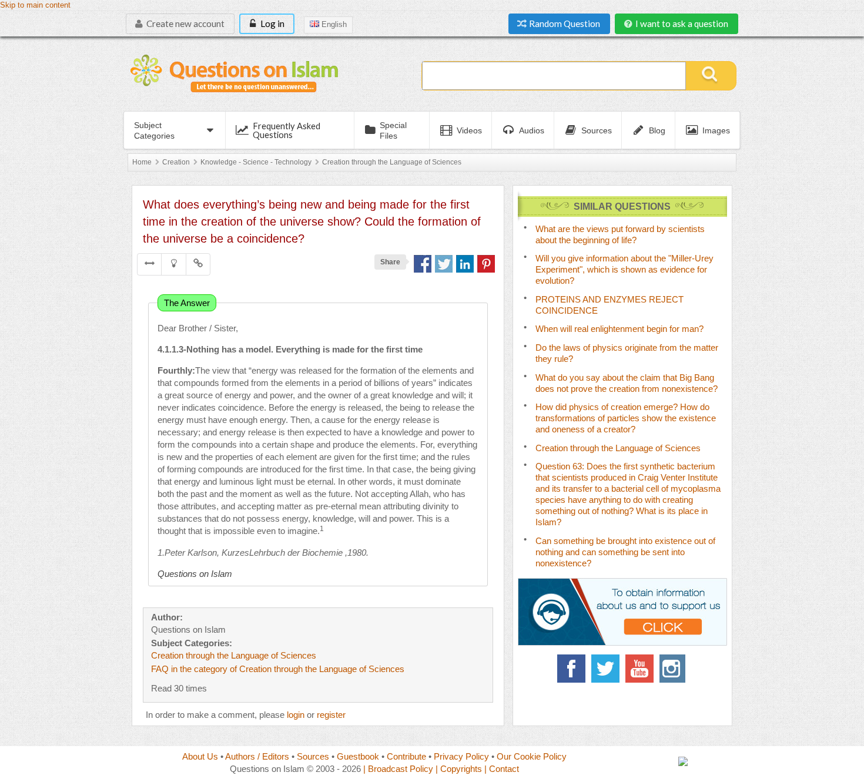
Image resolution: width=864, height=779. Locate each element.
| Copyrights (459, 769)
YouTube (639, 668)
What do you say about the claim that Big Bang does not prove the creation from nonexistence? (626, 383)
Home (142, 162)
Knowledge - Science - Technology (256, 162)
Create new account (185, 23)
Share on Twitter (444, 264)
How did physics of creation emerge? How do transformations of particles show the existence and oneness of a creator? (625, 418)
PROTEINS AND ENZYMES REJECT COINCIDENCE (609, 304)
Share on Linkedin (465, 264)
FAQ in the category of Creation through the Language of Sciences (277, 669)
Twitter (605, 668)
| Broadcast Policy (398, 769)
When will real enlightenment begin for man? (619, 329)
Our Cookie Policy (532, 756)
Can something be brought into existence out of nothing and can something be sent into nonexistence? (625, 552)
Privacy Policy (461, 756)
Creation (176, 162)
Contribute (406, 756)
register (331, 715)
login (295, 715)
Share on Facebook (422, 264)
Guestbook (358, 756)
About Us (200, 756)
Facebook (571, 668)
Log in (271, 23)
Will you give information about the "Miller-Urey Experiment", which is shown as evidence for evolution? (624, 269)
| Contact (501, 769)
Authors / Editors (257, 756)
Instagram (673, 668)
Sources (313, 756)
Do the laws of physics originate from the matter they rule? (626, 353)
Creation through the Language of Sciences (391, 162)
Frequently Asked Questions (286, 130)
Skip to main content (35, 5)
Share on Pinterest (486, 264)
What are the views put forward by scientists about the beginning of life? (620, 234)
